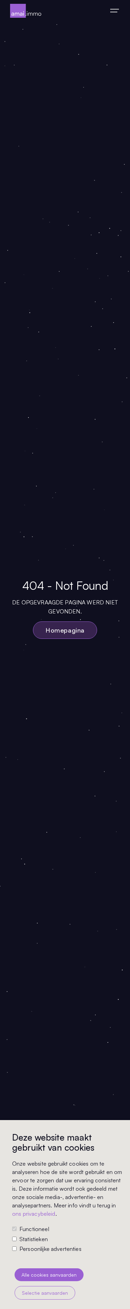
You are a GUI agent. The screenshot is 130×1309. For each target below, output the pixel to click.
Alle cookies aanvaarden (49, 1275)
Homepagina (64, 630)
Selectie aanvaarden (45, 1293)
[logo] (25, 11)
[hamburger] (114, 10)
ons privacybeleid (33, 1213)
